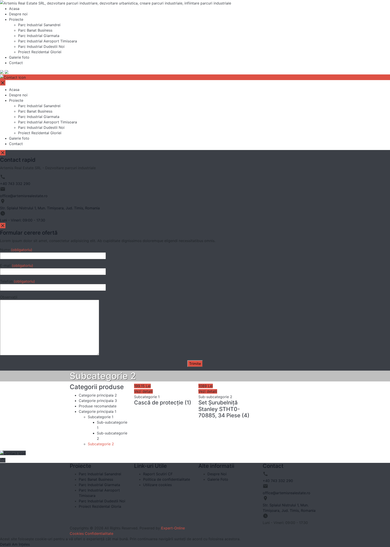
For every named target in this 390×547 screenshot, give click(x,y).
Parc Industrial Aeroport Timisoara (47, 41)
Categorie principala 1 (97, 411)
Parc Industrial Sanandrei (39, 25)
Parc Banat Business (35, 30)
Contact (16, 62)
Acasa (14, 8)
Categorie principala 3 (98, 400)
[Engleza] (2, 71)
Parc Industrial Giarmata (38, 35)
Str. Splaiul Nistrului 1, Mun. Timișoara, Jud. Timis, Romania (50, 208)
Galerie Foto (217, 479)
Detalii (5, 544)
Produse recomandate (97, 406)
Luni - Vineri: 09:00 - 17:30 (22, 220)
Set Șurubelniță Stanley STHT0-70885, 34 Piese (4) (223, 409)
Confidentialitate (99, 533)
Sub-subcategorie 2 (215, 397)
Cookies (77, 533)
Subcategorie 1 (100, 417)
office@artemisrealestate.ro (24, 196)
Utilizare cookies (157, 484)
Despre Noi (217, 474)
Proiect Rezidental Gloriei (39, 52)
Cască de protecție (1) (162, 402)
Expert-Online (173, 528)
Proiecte (16, 19)
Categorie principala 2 (98, 395)
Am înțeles (21, 544)
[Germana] (6, 71)
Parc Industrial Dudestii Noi (41, 46)
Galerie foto (19, 57)
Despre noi (18, 14)
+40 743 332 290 (15, 183)
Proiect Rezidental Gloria (100, 506)
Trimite (195, 363)
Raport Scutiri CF (158, 474)
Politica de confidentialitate (166, 479)
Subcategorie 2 (101, 444)
